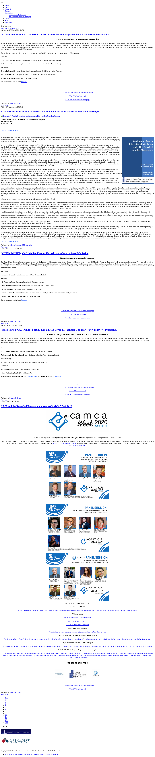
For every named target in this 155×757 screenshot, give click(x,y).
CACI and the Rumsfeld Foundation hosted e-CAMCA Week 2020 (36, 406)
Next (6, 721)
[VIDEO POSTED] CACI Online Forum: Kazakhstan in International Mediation (44, 253)
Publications (9, 13)
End (6, 723)
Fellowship (8, 22)
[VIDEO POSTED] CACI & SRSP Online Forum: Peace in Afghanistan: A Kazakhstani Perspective (55, 34)
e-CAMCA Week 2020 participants (77, 625)
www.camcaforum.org (77, 445)
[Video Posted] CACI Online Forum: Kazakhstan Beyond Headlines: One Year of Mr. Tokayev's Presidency (59, 329)
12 (6, 719)
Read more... (5, 105)
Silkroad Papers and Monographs (20, 17)
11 (6, 717)
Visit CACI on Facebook (77, 96)
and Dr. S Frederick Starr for (77, 621)
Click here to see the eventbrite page (77, 100)
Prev (6, 700)
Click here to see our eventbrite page (77, 318)
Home (7, 5)
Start (6, 698)
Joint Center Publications (17, 15)
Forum (7, 11)
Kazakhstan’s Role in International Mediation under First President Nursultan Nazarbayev (50, 111)
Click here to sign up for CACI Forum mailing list (77, 92)
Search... (4, 26)
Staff (6, 20)
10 (6, 715)
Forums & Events (15, 103)
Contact (7, 19)
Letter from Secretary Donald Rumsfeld (77, 617)
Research (8, 9)
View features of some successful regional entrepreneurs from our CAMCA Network (77, 632)
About (7, 7)
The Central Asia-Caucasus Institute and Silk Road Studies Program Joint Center (32, 754)
